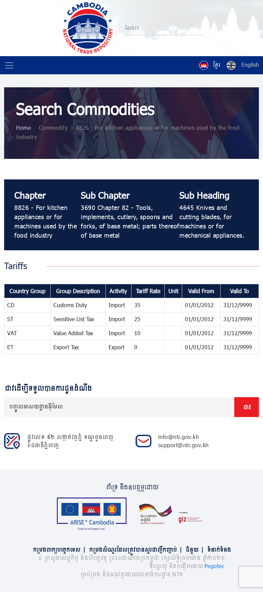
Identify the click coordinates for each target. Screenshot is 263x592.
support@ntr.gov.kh (183, 445)
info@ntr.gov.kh (178, 436)
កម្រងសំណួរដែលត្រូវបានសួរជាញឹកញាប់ (135, 549)
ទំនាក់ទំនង (218, 549)
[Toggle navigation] (9, 65)
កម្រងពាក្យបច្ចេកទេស (59, 549)
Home (23, 127)
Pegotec (214, 566)
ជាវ (246, 407)
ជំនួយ (194, 549)
